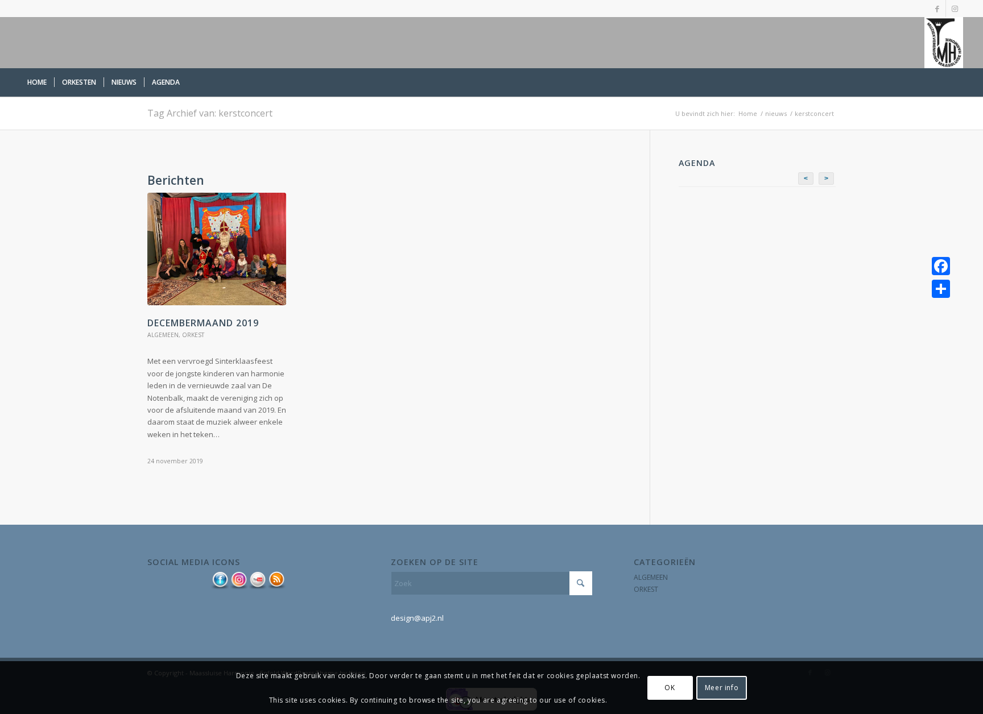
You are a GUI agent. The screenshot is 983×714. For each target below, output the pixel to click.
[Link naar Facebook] (937, 8)
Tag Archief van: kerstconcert (209, 113)
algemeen (163, 335)
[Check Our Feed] (276, 587)
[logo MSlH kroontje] (943, 42)
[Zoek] (957, 82)
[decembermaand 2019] (216, 249)
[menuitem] (37, 82)
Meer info (721, 687)
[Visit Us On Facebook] (219, 587)
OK (669, 687)
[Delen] (941, 288)
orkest (193, 335)
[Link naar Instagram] (954, 8)
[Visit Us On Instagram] (238, 587)
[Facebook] (941, 266)
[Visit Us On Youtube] (257, 587)
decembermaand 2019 (203, 323)
